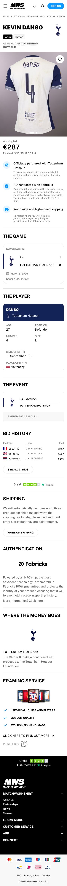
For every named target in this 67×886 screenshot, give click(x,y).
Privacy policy (31, 875)
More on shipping (21, 532)
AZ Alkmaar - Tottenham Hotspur (31, 16)
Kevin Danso (59, 16)
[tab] (32, 133)
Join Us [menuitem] (56, 6)
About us (8, 799)
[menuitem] (5, 6)
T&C (19, 875)
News (6, 808)
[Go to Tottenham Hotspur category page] (11, 261)
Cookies (46, 875)
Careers (7, 813)
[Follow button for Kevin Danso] (60, 59)
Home (6, 16)
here (40, 600)
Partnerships (10, 804)
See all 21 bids (18, 469)
